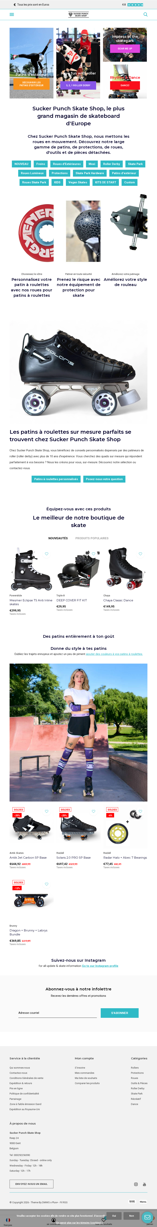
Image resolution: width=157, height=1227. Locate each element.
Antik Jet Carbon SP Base (28, 857)
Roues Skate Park (34, 182)
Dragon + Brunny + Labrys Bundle (28, 932)
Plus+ (55, 1202)
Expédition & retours (21, 1083)
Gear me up (125, 48)
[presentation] (12, 572)
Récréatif (136, 1098)
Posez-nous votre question (104, 479)
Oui (114, 1216)
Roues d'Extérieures (67, 164)
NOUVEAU (21, 164)
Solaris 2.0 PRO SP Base (73, 857)
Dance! (125, 85)
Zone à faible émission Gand (25, 1104)
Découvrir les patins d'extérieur (32, 84)
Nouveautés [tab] (58, 538)
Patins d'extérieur (124, 173)
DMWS (46, 1202)
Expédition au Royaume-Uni (25, 1109)
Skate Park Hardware (90, 173)
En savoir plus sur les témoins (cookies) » (79, 1222)
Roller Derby (111, 164)
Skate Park (135, 164)
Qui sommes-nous (20, 1067)
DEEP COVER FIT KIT (71, 600)
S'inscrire (80, 1067)
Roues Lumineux (32, 173)
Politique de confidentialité (24, 1093)
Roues (134, 1078)
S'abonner (119, 1013)
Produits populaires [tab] (92, 538)
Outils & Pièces (139, 1083)
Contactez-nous (18, 1072)
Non (131, 1216)
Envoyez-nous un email (31, 1184)
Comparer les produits (87, 1083)
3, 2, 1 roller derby (78, 85)
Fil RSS (64, 1202)
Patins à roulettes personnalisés (56, 479)
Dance (134, 1104)
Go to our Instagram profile (100, 966)
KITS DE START (105, 182)
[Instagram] (136, 1184)
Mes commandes (84, 1072)
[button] (12, 14)
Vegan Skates (78, 182)
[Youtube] (144, 1184)
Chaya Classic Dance (118, 600)
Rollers (135, 1067)
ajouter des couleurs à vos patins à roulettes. (114, 654)
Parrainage (15, 1098)
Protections (60, 173)
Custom (129, 182)
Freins (40, 164)
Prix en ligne (16, 1088)
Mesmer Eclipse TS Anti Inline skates (31, 602)
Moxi (92, 164)
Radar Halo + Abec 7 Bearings (125, 857)
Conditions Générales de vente (26, 1078)
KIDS (57, 182)
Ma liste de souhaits (86, 1078)
